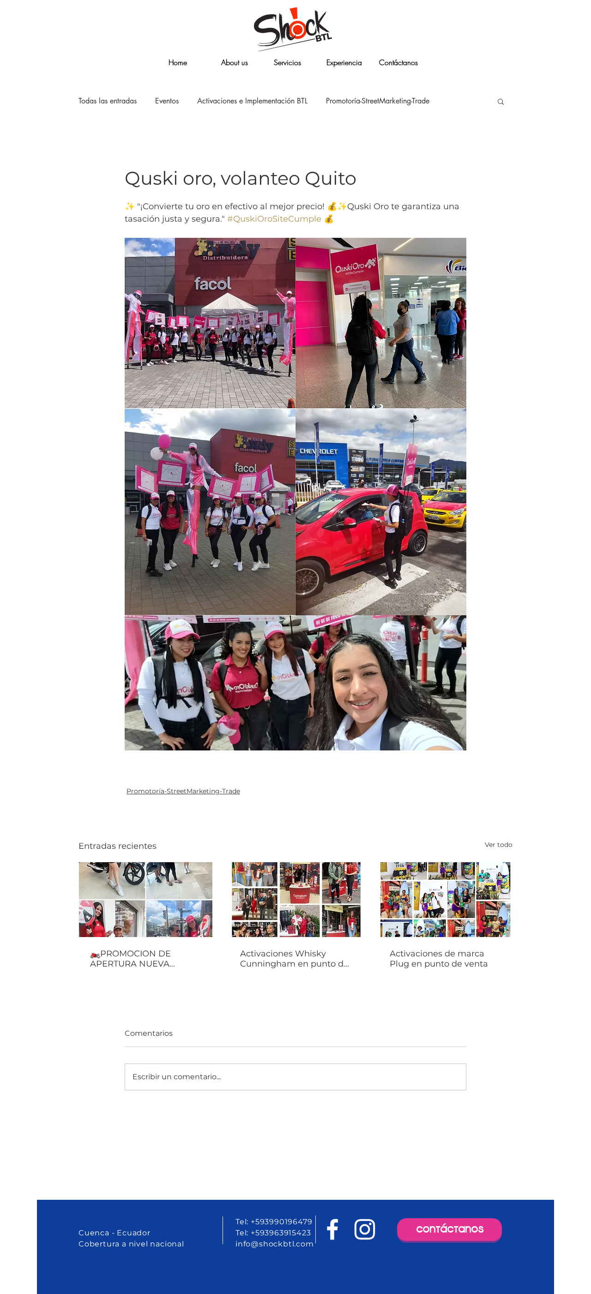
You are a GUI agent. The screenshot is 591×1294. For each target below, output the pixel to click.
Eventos (167, 101)
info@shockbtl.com (274, 1244)
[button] (500, 101)
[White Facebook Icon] (332, 1229)
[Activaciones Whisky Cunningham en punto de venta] (295, 899)
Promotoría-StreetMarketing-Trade (377, 101)
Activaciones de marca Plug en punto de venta (439, 959)
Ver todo (499, 844)
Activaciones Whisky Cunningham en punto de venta (294, 959)
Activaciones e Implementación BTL (252, 101)
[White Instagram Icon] (365, 1229)
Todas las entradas (107, 101)
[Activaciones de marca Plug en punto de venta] (445, 899)
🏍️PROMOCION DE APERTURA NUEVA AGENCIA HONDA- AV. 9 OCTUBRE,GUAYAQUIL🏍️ (142, 959)
